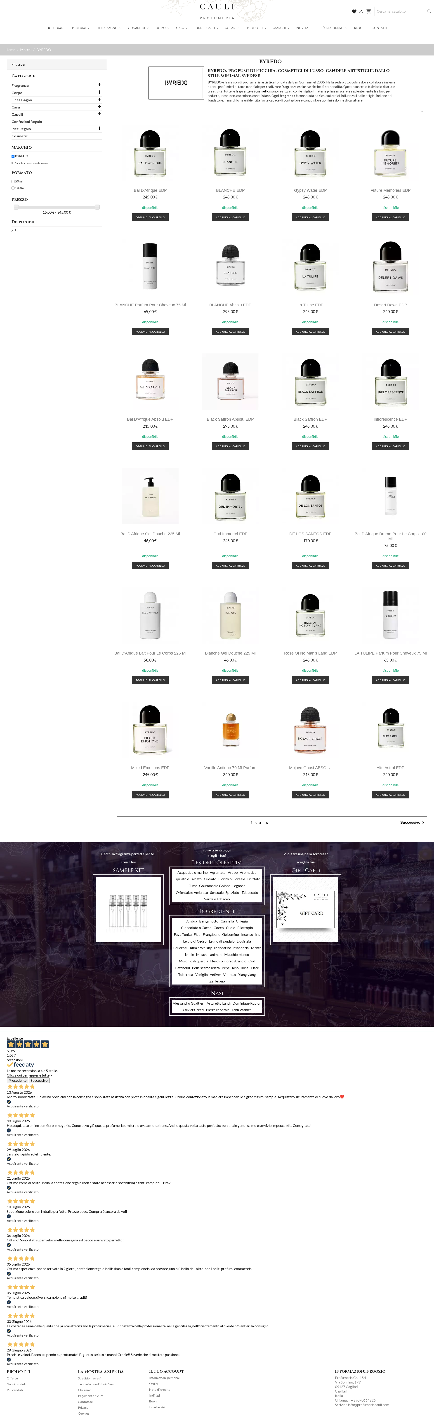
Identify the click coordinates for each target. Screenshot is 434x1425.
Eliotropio (245, 927)
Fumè (193, 885)
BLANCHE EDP (230, 190)
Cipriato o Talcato (188, 879)
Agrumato (218, 872)
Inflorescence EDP (390, 419)
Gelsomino (230, 934)
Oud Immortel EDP (230, 534)
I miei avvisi (157, 1407)
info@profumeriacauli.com (368, 1404)
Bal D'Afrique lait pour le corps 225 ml (150, 653)
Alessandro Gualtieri (188, 1003)
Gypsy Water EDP (310, 190)
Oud (251, 961)
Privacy (83, 1407)
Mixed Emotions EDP (150, 768)
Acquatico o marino (192, 872)
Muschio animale (209, 954)
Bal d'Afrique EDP (150, 190)
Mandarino (222, 947)
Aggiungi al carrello (150, 217)
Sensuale (217, 892)
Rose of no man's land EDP (310, 653)
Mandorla (241, 947)
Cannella (227, 921)
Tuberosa (185, 974)
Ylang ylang (247, 974)
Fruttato (253, 879)
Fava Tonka (183, 934)
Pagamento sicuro (91, 1396)
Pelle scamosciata (206, 968)
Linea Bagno (22, 100)
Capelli (17, 114)
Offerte (12, 1378)
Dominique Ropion (247, 1003)
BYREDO (21, 156)
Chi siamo (85, 1390)
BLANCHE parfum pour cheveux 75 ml (150, 305)
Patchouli (182, 968)
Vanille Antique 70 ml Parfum (230, 768)
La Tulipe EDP (310, 305)
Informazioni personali (164, 1378)
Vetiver (215, 974)
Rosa (244, 968)
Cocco (219, 927)
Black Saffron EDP (310, 419)
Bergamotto (208, 921)
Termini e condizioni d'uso (96, 1384)
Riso (235, 968)
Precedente (17, 1080)
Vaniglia (201, 974)
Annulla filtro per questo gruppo (31, 162)
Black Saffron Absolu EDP (230, 419)
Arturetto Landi (219, 1003)
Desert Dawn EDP (390, 305)
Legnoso (238, 885)
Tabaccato (249, 892)
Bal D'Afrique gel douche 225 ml (150, 534)
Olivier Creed (193, 1010)
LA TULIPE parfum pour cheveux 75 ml (390, 653)
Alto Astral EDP (390, 768)
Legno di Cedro (195, 941)
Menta (256, 947)
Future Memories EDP (390, 190)
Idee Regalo (21, 129)
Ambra (191, 921)
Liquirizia (244, 941)
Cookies (84, 1413)
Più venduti (15, 1390)
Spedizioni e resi (89, 1378)
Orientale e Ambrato (192, 892)
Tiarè (254, 968)
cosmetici (262, 91)
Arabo (233, 872)
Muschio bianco (236, 954)
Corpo (17, 92)
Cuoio (230, 927)
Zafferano (217, 981)
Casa (16, 107)
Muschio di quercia (193, 961)
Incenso (247, 934)
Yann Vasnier (241, 1010)
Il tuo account (166, 1371)
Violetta (229, 974)
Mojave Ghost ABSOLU (310, 768)
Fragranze (20, 85)
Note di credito (159, 1389)
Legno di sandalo (222, 941)
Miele (189, 954)
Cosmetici (20, 136)
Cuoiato (210, 879)
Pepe (226, 968)
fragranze (243, 91)
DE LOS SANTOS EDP (310, 534)
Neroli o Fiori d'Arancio (228, 961)
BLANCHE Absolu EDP (230, 305)
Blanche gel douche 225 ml (230, 653)
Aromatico (248, 872)
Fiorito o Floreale (231, 879)
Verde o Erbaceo (217, 899)
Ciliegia (242, 921)
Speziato (232, 892)
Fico (197, 934)
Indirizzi (154, 1395)
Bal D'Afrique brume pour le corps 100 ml (391, 536)
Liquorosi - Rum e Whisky (192, 947)
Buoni (153, 1401)
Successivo (413, 822)
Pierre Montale (217, 1010)
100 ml (19, 188)
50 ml (19, 181)
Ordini (153, 1384)
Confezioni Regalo (27, 121)
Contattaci (85, 1402)
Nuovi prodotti (17, 1384)
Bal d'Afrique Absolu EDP (150, 419)
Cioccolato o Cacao (196, 927)
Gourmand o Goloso (214, 885)
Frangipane (211, 934)
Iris (257, 934)
